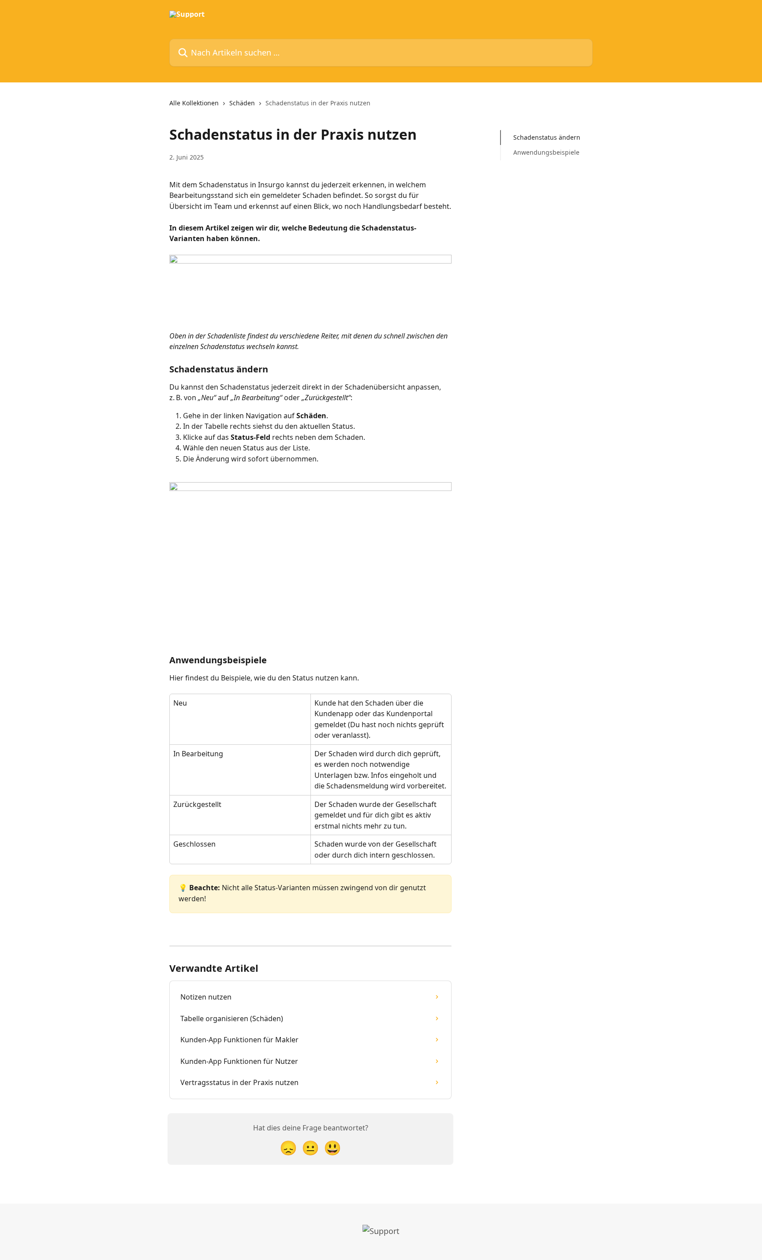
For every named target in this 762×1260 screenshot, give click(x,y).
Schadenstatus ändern (546, 137)
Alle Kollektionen (194, 103)
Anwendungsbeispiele (546, 152)
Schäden (242, 103)
